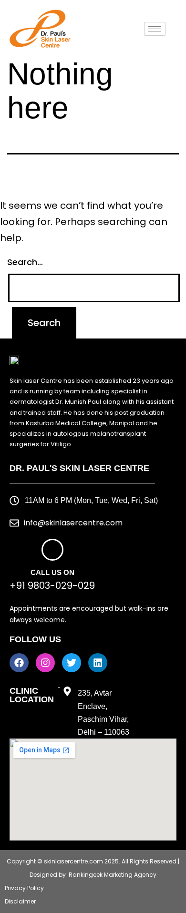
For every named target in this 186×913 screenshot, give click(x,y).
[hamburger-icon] (154, 29)
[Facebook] (19, 662)
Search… (25, 262)
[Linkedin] (97, 662)
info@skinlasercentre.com (73, 522)
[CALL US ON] (52, 550)
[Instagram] (45, 662)
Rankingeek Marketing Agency (112, 875)
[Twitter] (71, 662)
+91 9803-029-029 (52, 585)
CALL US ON (52, 572)
